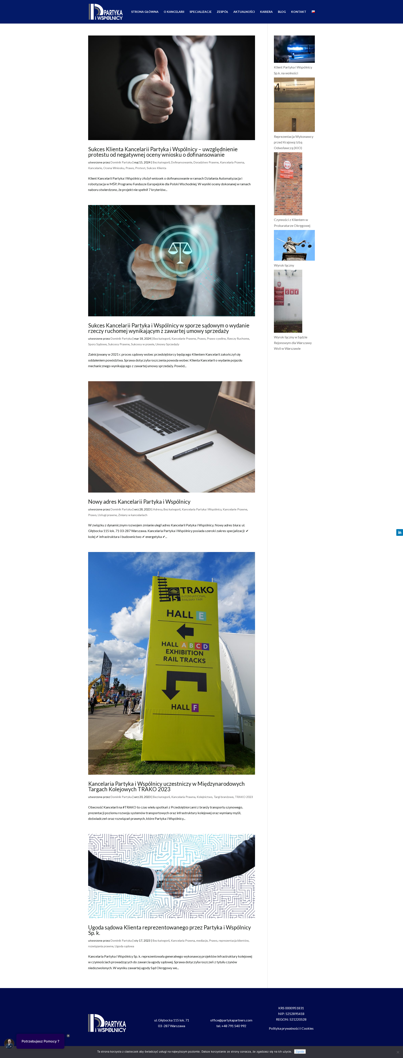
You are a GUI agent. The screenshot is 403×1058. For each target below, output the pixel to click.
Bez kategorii (161, 162)
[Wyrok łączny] (294, 246)
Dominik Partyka (121, 162)
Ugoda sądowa (124, 946)
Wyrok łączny (284, 265)
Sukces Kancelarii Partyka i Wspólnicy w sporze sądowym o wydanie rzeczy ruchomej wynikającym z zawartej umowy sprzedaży (168, 328)
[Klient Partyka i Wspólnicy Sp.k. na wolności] (294, 49)
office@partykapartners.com (231, 1020)
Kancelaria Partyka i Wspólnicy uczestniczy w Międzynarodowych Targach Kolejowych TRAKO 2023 (166, 786)
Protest (140, 168)
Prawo (130, 168)
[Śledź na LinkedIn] (399, 532)
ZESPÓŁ (222, 11)
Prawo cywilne (216, 338)
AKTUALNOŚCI (244, 11)
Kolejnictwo (204, 797)
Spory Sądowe (97, 344)
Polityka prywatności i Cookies (291, 1028)
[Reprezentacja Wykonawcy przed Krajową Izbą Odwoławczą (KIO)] (294, 106)
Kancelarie (95, 168)
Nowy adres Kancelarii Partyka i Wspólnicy (139, 501)
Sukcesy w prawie (142, 344)
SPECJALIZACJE (201, 11)
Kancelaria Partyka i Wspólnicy (201, 509)
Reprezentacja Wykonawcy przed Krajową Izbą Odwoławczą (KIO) (293, 142)
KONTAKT (298, 11)
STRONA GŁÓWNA (144, 11)
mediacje (202, 940)
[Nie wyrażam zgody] (398, 1052)
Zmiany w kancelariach (132, 515)
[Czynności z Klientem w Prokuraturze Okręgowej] (288, 184)
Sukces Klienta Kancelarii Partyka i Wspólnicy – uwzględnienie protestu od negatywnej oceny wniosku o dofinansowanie (163, 152)
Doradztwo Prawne (206, 162)
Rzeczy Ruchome (238, 338)
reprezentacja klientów (234, 940)
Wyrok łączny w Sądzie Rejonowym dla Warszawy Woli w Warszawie (293, 342)
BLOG (282, 11)
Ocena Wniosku (113, 168)
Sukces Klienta (156, 168)
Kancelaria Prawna (232, 162)
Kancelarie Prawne (183, 338)
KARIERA (266, 11)
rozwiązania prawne (101, 946)
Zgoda (300, 1051)
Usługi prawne (107, 515)
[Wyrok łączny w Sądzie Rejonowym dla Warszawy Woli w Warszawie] (288, 302)
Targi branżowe (224, 797)
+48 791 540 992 (233, 1026)
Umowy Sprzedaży (167, 344)
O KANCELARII (174, 11)
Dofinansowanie (181, 162)
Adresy (157, 509)
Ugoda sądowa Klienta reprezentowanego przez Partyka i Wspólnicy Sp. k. (169, 930)
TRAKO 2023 (244, 797)
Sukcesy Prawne (119, 344)
